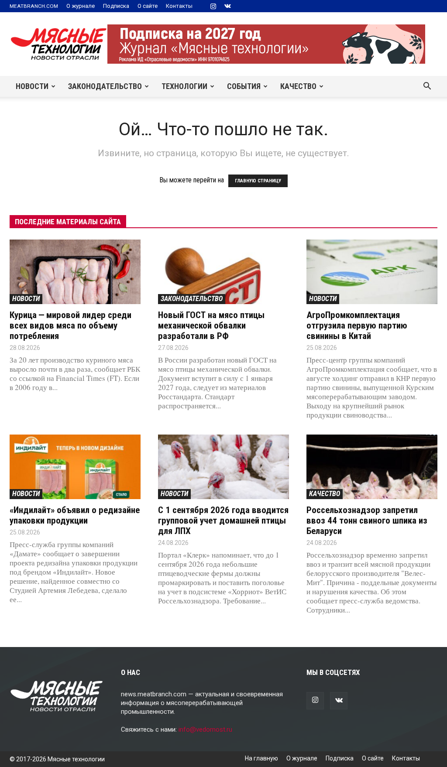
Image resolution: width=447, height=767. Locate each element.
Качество (298, 86)
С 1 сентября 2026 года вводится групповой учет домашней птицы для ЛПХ (223, 520)
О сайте (148, 6)
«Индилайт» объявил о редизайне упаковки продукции (75, 515)
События (244, 86)
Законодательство (105, 86)
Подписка (116, 6)
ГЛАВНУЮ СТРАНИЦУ (258, 181)
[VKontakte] (227, 6)
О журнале (80, 6)
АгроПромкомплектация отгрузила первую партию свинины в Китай (356, 325)
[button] (426, 87)
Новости (32, 86)
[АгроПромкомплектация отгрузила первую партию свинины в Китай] (371, 272)
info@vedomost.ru (205, 729)
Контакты (179, 6)
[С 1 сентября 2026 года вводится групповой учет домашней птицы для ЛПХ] (223, 467)
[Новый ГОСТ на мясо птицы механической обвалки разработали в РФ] (223, 272)
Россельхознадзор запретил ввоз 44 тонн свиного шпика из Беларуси (366, 520)
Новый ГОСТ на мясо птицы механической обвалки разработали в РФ (211, 325)
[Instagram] (213, 6)
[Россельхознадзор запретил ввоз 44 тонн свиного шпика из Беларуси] (371, 467)
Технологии (184, 86)
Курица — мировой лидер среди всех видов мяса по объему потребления (70, 325)
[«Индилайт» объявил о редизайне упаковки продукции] (75, 467)
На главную (261, 758)
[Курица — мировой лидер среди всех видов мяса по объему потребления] (75, 272)
